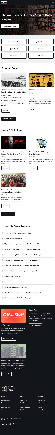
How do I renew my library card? (13, 238)
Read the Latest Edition (8, 339)
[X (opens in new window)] (6, 424)
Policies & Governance (25, 407)
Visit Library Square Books (9, 26)
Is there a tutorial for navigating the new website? (17, 233)
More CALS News (7, 214)
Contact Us (41, 410)
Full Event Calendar (7, 118)
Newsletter (40, 400)
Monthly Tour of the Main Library (13, 360)
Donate (40, 407)
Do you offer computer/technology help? (15, 287)
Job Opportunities (42, 402)
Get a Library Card (5, 407)
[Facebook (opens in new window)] (3, 424)
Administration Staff (24, 405)
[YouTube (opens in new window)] (9, 424)
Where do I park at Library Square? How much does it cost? (20, 260)
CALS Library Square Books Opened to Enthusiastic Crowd (12, 191)
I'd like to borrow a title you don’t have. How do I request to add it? (22, 293)
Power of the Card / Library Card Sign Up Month (40, 153)
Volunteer (40, 405)
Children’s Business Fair (37, 89)
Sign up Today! (6, 374)
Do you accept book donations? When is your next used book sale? (22, 249)
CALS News (22, 410)
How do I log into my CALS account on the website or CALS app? (22, 255)
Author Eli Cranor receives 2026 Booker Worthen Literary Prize (12, 153)
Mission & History (24, 400)
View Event (5, 110)
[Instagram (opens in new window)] (13, 424)
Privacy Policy (4, 419)
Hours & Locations (5, 400)
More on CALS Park (36, 325)
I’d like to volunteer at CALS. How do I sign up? (17, 298)
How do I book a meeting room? (13, 282)
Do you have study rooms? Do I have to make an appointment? (21, 266)
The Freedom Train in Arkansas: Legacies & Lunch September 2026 (13, 90)
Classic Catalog (4, 410)
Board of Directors (24, 402)
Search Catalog (4, 402)
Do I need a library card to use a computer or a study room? (20, 271)
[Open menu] (52, 2)
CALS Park (33, 310)
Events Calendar (5, 405)
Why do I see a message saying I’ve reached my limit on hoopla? (21, 244)
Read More (5, 168)
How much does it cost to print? (13, 276)
